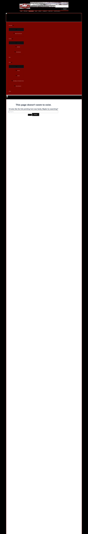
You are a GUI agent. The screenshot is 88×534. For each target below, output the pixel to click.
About (10, 62)
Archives (18, 70)
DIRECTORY (50, 11)
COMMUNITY (45, 11)
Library (10, 91)
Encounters (10, 25)
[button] (13, 25)
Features (10, 38)
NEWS (36, 11)
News (9, 57)
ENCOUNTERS (31, 11)
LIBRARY (39, 11)
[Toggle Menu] (16, 29)
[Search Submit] (30, 115)
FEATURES (25, 11)
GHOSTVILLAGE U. (57, 11)
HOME (21, 11)
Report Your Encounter (18, 33)
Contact (18, 75)
